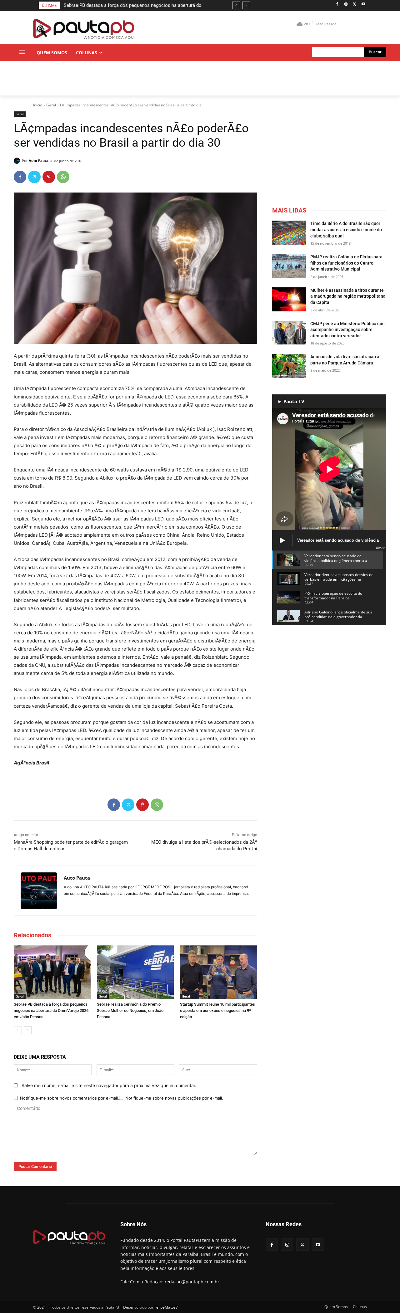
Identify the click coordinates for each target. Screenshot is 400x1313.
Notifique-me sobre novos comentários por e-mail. (69, 1098)
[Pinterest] (48, 177)
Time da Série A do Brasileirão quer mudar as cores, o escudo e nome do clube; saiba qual (346, 229)
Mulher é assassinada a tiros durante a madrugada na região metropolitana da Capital (348, 296)
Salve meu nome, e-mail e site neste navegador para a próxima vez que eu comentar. (109, 1085)
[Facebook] (337, 4)
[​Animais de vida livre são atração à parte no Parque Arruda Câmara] (289, 366)
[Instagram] (346, 4)
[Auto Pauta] (18, 161)
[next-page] (28, 1030)
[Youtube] (363, 4)
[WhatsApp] (63, 177)
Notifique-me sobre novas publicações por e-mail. (174, 1098)
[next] (246, 5)
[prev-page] (18, 1030)
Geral (51, 105)
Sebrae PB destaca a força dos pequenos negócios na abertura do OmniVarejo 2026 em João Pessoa (51, 1010)
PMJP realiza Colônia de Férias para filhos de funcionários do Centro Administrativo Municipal (346, 262)
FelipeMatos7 (166, 1307)
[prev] (236, 5)
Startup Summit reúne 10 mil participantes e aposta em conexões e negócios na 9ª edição (217, 1010)
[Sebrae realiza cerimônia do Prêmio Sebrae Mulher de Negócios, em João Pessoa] (135, 972)
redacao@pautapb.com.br (192, 1282)
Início (37, 105)
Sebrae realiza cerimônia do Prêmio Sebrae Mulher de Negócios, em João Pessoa (130, 1010)
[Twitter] (354, 4)
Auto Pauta (38, 160)
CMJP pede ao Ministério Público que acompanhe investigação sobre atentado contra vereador (347, 329)
